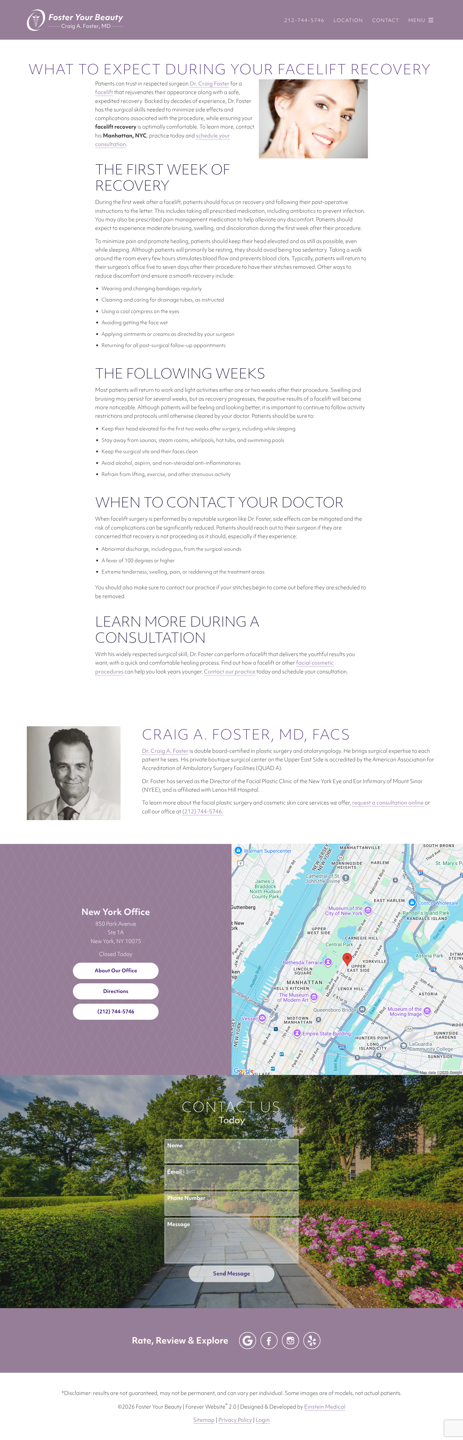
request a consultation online (388, 802)
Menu (416, 20)
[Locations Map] (347, 958)
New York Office (115, 912)
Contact (385, 20)
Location (348, 20)
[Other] (311, 1340)
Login (263, 1419)
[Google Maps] (247, 1340)
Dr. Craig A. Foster (165, 750)
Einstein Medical (324, 1406)
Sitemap (204, 1419)
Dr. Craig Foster (209, 83)
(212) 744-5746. (202, 811)
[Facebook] (269, 1340)
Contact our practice (229, 671)
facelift (104, 92)
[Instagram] (290, 1340)
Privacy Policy (235, 1419)
